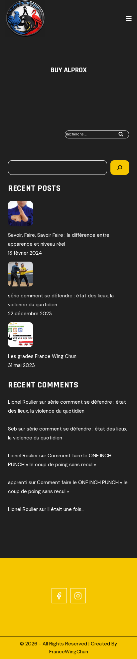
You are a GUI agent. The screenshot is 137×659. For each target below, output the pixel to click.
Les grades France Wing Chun (42, 356)
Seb (12, 429)
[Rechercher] (119, 167)
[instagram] (78, 595)
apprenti (17, 482)
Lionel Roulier (23, 402)
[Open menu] (128, 18)
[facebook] (59, 595)
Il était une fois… (66, 509)
